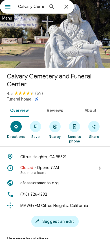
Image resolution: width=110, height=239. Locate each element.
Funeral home (19, 99)
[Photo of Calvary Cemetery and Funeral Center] (55, 34)
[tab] (18, 110)
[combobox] (31, 6)
